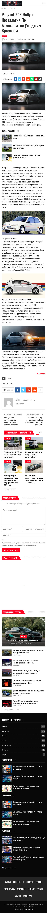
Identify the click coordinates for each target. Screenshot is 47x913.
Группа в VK (27, 896)
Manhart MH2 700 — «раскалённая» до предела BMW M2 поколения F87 (23, 641)
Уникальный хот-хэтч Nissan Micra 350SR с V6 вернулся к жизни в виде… (28, 691)
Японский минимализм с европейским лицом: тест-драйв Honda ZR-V (28, 651)
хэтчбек (9, 378)
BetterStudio (29, 909)
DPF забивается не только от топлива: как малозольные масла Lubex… (27, 681)
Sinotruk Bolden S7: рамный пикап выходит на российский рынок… (28, 858)
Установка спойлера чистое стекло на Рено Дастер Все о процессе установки (34, 421)
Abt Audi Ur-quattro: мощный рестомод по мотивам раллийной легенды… (27, 661)
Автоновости (28, 882)
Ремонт (4, 726)
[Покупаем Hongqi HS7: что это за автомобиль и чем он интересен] (7, 138)
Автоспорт (5, 731)
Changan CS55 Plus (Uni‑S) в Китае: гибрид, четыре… (27, 777)
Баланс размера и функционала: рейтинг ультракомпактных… (26, 156)
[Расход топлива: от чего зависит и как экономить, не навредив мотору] (7, 788)
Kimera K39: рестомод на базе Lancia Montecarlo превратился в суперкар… (25, 702)
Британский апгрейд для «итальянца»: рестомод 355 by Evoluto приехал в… (26, 671)
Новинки (5, 750)
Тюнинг (4, 36)
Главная (8, 882)
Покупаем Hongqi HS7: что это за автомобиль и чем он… (29, 136)
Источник (41, 373)
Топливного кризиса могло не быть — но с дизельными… (27, 767)
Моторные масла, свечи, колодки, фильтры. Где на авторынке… (29, 838)
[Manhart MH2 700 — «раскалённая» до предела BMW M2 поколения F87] (23, 632)
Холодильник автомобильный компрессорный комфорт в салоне (11, 421)
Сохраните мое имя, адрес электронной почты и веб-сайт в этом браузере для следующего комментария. (23, 544)
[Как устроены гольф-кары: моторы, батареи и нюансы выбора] (7, 148)
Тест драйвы (6, 745)
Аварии (4, 755)
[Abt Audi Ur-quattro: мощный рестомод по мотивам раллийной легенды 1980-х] (7, 662)
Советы (4, 740)
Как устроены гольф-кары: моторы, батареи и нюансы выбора (28, 146)
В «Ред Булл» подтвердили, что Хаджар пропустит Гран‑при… (26, 848)
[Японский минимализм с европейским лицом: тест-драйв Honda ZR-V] (7, 652)
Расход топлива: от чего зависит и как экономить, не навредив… (26, 787)
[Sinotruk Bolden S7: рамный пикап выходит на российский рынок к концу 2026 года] (7, 859)
